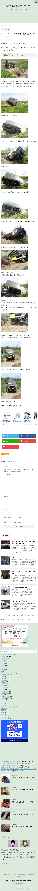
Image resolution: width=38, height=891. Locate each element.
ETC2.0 (13, 557)
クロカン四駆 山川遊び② (19, 587)
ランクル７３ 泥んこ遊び (19, 601)
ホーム (5, 874)
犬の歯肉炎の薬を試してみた (10, 761)
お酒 (3, 685)
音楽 (3, 680)
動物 (2, 710)
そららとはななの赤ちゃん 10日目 (22, 777)
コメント (7, 474)
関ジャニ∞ (5, 696)
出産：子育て (7, 703)
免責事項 (19, 876)
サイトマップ (12, 874)
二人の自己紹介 (21, 874)
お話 (2, 671)
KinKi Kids (5, 693)
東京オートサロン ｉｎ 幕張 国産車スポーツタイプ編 (23, 542)
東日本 (4, 667)
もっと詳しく (5, 863)
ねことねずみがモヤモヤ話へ (19, 6)
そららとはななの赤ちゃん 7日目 (22, 814)
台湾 (3, 665)
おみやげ (5, 658)
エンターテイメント (7, 673)
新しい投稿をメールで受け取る (12, 522)
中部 (3, 663)
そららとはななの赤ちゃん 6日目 (22, 826)
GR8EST (6, 698)
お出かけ (4, 656)
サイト (6, 509)
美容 (2, 712)
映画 (3, 676)
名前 (6, 496)
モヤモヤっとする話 (7, 707)
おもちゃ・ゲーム (7, 654)
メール (6, 503)
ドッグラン (5, 662)
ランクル (5, 718)
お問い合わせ (31, 874)
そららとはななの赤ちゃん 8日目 (22, 802)
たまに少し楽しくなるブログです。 (19, 883)
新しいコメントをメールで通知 (12, 517)
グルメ (3, 682)
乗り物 (3, 709)
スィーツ (5, 687)
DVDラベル (6, 674)
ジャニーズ (4, 691)
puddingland (11, 461)
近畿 (3, 669)
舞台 (3, 678)
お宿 (3, 660)
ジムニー (5, 457)
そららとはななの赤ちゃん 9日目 (22, 789)
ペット (3, 699)
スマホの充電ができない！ (9, 765)
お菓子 (4, 684)
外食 (3, 689)
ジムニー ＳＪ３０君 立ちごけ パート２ (19, 619)
